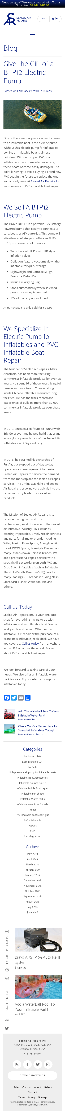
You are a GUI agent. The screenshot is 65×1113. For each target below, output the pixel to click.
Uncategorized (32, 836)
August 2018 (33, 902)
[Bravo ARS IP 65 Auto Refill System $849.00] (38, 940)
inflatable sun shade (32, 794)
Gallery (48, 1087)
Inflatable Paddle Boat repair (32, 788)
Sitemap (42, 1097)
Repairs (32, 826)
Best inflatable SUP (32, 762)
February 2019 (32, 870)
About (37, 1087)
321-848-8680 (39, 5)
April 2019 (32, 859)
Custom (26, 1087)
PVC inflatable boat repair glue (32, 815)
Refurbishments (32, 820)
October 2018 (32, 891)
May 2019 (32, 854)
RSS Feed (17, 1064)
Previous (7, 931)
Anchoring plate (32, 756)
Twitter (7, 1028)
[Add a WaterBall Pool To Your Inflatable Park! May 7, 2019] (38, 987)
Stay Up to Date (7, 999)
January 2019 (32, 875)
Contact (32, 1092)
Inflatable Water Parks (32, 799)
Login (44, 18)
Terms (21, 1097)
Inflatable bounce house (32, 783)
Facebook (27, 1064)
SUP (32, 831)
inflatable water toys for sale (32, 804)
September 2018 (32, 896)
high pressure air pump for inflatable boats (32, 772)
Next (7, 970)
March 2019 (32, 865)
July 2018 (33, 907)
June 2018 (32, 912)
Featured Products (7, 950)
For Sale (32, 767)
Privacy (31, 1097)
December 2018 (32, 880)
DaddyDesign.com (39, 1104)
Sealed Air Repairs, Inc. (17, 19)
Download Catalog (32, 1076)
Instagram (48, 1064)
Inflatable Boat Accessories (32, 778)
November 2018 (33, 886)
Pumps (47, 91)
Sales (17, 1087)
